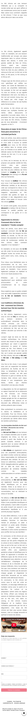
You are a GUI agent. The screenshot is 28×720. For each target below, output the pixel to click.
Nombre (4, 658)
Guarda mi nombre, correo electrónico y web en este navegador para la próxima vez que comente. (14, 685)
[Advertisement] (14, 34)
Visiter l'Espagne (20, 710)
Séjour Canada (11, 710)
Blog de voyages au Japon (10, 708)
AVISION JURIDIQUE (19, 703)
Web (2, 674)
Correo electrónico (7, 666)
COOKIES (9, 701)
